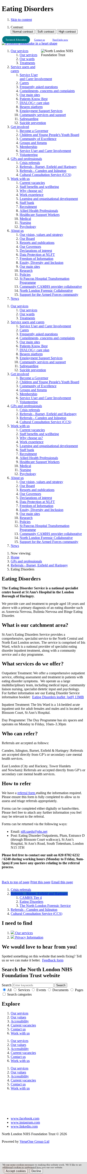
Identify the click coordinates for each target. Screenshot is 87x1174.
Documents (60, 990)
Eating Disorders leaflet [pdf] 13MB (58, 697)
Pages (79, 990)
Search (6, 985)
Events (41, 990)
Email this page (62, 882)
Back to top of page (15, 882)
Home (15, 557)
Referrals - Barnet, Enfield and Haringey (39, 565)
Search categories (19, 994)
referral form (26, 793)
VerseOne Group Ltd (34, 1141)
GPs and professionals (26, 561)
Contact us (39, 39)
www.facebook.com (25, 1118)
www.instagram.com (25, 1122)
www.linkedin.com (24, 1126)
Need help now (60, 39)
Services (24, 990)
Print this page (40, 882)
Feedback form (52, 960)
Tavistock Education (16, 39)
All (9, 990)
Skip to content (21, 20)
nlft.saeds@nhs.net (34, 831)
